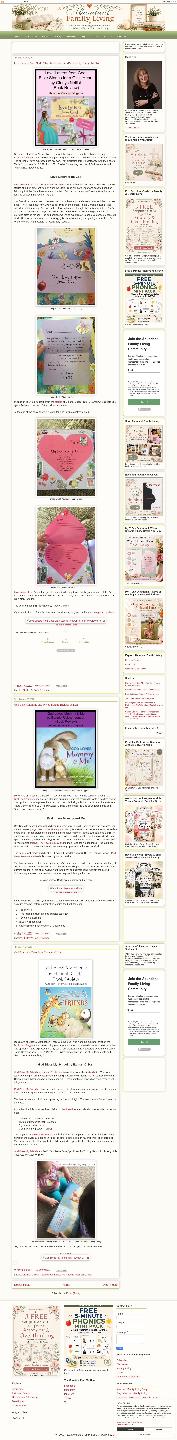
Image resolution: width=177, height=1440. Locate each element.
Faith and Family (132, 660)
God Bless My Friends (26, 1089)
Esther (44, 405)
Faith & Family (31, 36)
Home (17, 36)
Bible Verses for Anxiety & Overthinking (142, 690)
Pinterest (69, 1394)
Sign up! (144, 402)
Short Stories (19, 1405)
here (90, 880)
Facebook (69, 1385)
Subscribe (108, 36)
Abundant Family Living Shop (132, 1389)
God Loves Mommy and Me (53, 829)
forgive (33, 843)
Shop (83, 36)
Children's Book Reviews (36, 690)
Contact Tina (122, 36)
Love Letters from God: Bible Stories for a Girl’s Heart (43, 184)
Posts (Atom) (73, 1293)
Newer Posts (22, 1284)
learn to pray (52, 843)
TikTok (67, 1398)
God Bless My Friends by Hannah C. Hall (38, 952)
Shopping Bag (84, 642)
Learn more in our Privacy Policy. (129, 1422)
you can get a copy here (101, 612)
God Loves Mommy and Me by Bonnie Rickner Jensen (46, 704)
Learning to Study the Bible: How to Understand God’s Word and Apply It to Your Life (144, 705)
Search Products (47, 642)
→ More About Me (133, 128)
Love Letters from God (26, 592)
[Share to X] (61, 686)
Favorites (65, 642)
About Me (94, 36)
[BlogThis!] (59, 686)
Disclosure (122, 1364)
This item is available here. (65, 625)
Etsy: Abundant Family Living (131, 1393)
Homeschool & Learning (51, 36)
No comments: (43, 685)
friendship (93, 1072)
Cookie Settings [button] (145, 1434)
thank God (67, 1109)
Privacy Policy (123, 1368)
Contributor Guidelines (128, 1376)
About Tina (17, 1389)
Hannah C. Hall (83, 1274)
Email (130, 370)
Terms (119, 1372)
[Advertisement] (42, 47)
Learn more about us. (125, 1424)
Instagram (69, 1390)
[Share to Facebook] (64, 686)
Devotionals (18, 1401)
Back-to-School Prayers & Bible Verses (142, 694)
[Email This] (57, 686)
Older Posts (110, 1284)
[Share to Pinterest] (66, 686)
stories (58, 402)
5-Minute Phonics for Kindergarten (139, 698)
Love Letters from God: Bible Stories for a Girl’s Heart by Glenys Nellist (56, 63)
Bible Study (71, 36)
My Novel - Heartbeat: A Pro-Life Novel (137, 1397)
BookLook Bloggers (24, 157)
